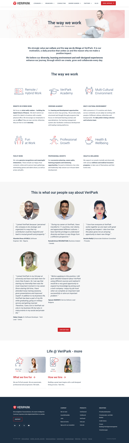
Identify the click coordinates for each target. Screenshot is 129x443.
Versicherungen (103, 430)
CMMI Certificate (25, 438)
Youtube (28, 425)
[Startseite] (21, 3)
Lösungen (37, 3)
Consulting (61, 3)
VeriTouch (82, 418)
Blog (96, 3)
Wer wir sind (64, 411)
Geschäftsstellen (65, 415)
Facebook (19, 425)
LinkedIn (14, 425)
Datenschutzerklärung (50, 438)
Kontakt (18, 419)
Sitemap (90, 438)
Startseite (57, 26)
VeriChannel (83, 411)
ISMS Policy (84, 438)
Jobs (62, 418)
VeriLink (82, 425)
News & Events (65, 421)
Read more (29, 372)
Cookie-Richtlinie (60, 438)
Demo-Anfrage (107, 3)
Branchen (49, 3)
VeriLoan (82, 421)
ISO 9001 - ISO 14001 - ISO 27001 (37, 438)
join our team (64, 329)
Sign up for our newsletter (68, 425)
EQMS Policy (77, 438)
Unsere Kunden (73, 3)
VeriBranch (83, 415)
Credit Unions (102, 421)
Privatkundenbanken (104, 411)
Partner (87, 3)
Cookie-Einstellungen (69, 438)
